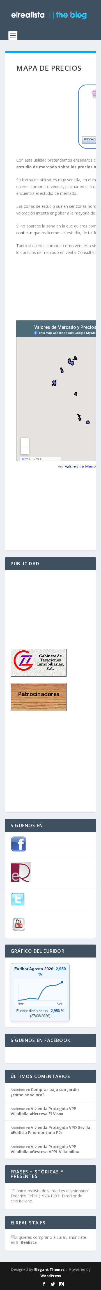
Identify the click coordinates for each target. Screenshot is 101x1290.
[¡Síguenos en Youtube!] (19, 931)
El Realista (26, 1242)
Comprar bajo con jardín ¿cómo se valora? (45, 1092)
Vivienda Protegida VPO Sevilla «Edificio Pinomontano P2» (50, 1130)
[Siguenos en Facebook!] (19, 850)
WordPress (50, 1275)
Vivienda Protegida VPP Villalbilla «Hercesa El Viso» (43, 1111)
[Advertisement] (39, 604)
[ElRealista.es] (21, 880)
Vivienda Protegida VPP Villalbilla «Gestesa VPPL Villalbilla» (45, 1149)
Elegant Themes (49, 1269)
